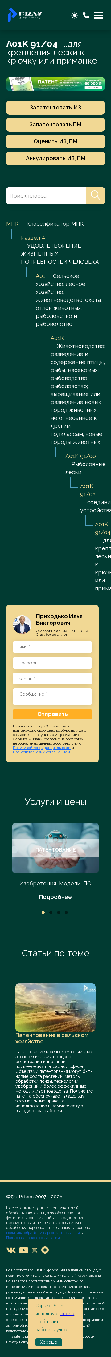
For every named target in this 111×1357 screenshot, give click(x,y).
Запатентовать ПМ (55, 124)
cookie (67, 1313)
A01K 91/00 (80, 456)
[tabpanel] (55, 862)
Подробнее (55, 897)
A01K (57, 338)
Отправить (52, 714)
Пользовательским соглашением (41, 752)
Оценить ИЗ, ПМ (55, 141)
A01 (40, 276)
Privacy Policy (17, 1342)
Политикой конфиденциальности (42, 748)
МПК (12, 223)
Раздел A (33, 238)
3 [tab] (58, 912)
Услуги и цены (56, 801)
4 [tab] (66, 912)
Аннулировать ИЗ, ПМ (55, 158)
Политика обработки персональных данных (44, 1233)
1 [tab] (43, 912)
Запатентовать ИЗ (55, 107)
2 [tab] (50, 912)
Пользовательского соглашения (33, 1238)
